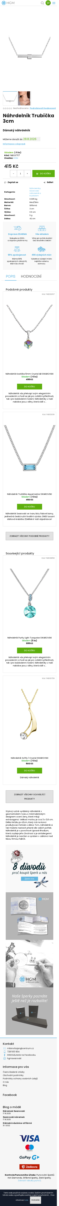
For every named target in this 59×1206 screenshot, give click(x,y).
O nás (6, 1082)
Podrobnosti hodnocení (43, 108)
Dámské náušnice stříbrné (17, 1123)
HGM (15, 158)
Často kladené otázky (13, 1072)
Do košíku (45, 173)
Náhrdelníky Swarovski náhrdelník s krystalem (35, 192)
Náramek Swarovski (14, 1111)
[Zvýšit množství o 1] (27, 173)
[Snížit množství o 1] (13, 173)
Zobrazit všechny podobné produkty (29, 536)
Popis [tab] (10, 276)
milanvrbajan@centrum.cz (20, 1048)
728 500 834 (13, 1051)
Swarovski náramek (14, 1117)
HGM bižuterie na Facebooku (21, 1055)
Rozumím (36, 1200)
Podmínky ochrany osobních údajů (20, 1078)
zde (26, 1200)
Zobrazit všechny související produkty (29, 796)
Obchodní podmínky (13, 1075)
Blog (5, 1085)
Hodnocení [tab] (31, 276)
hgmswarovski (14, 1058)
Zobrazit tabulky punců (29, 1180)
